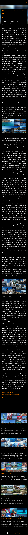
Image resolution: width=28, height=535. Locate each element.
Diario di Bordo (7, 2)
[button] (2, 18)
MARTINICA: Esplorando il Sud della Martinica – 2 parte (13, 496)
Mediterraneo (8, 394)
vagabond (16, 394)
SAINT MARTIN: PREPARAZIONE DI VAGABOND (11, 518)
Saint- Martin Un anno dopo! (7, 473)
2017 (3, 394)
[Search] (26, 2)
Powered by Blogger (15, 533)
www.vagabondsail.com (8, 392)
